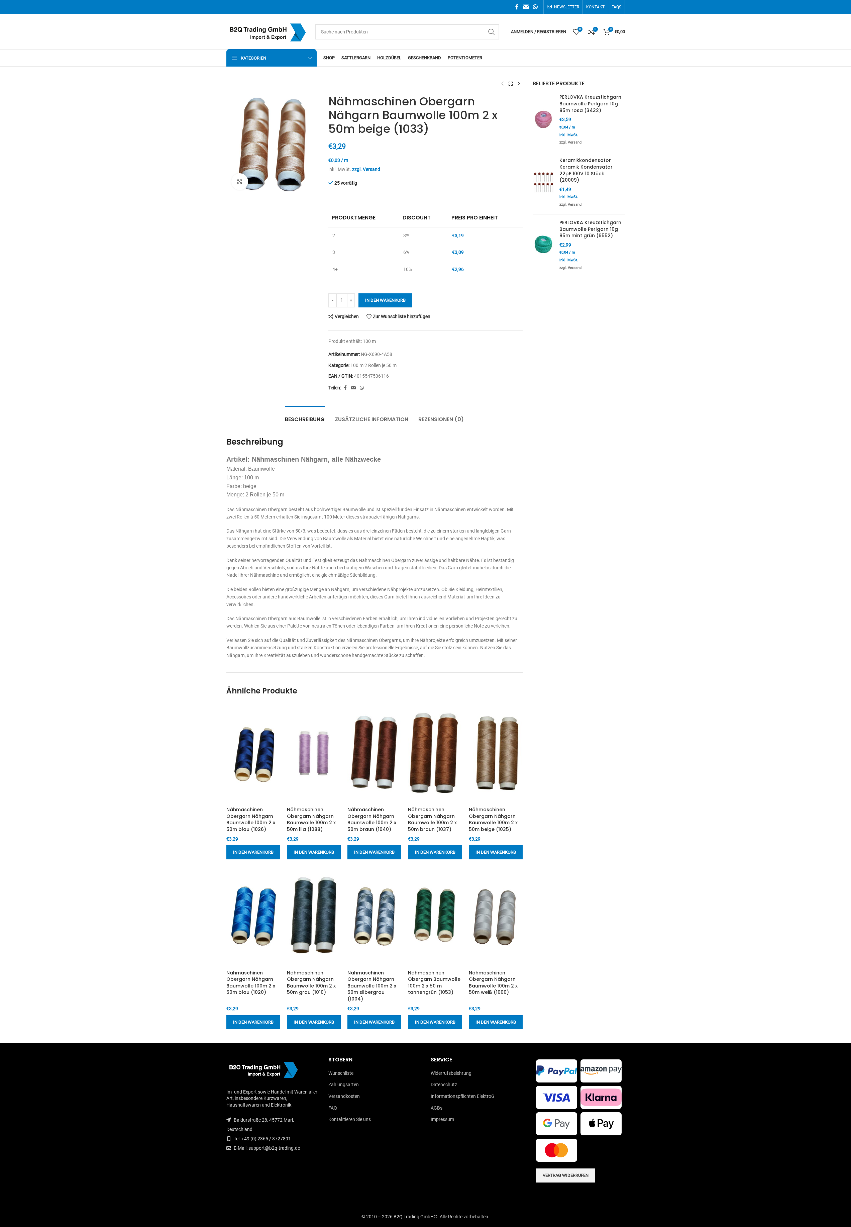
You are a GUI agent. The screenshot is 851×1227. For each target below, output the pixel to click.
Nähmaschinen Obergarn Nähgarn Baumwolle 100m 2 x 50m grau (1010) (311, 982)
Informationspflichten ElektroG (463, 1096)
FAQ (332, 1108)
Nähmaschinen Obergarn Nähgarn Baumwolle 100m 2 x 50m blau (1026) (250, 819)
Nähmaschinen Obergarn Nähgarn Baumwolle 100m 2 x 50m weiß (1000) (493, 982)
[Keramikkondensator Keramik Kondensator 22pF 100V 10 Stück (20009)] (543, 183)
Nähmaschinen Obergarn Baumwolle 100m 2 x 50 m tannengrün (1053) (434, 982)
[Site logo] (267, 31)
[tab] (305, 416)
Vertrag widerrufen (566, 1175)
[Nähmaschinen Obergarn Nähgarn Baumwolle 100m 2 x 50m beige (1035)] (496, 753)
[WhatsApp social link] (535, 7)
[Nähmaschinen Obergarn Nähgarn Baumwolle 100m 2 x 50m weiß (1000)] (496, 916)
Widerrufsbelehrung (451, 1073)
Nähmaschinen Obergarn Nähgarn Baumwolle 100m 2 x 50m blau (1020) (250, 982)
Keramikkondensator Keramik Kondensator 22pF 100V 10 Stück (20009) (586, 170)
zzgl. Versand (366, 169)
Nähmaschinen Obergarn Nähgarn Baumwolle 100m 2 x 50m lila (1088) (311, 819)
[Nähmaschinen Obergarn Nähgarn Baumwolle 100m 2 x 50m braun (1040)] (374, 753)
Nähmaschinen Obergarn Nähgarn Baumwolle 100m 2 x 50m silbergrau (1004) (371, 985)
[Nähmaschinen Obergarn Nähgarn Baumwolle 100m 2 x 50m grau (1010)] (314, 916)
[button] (253, 852)
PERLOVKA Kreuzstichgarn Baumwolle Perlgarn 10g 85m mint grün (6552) (590, 229)
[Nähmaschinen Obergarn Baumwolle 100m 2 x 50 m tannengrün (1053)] (435, 916)
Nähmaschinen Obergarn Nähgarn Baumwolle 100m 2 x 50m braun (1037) (432, 819)
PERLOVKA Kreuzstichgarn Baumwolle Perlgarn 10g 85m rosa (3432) (590, 103)
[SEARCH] (491, 31)
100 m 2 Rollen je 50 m (373, 365)
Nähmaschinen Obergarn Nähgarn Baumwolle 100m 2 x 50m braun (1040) (371, 819)
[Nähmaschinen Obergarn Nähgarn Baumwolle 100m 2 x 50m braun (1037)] (435, 753)
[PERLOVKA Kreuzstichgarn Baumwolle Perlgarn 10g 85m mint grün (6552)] (543, 245)
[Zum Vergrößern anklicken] (239, 181)
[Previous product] (503, 84)
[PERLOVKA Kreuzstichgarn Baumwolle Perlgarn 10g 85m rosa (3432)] (543, 120)
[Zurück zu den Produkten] (511, 84)
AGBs (436, 1108)
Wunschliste (340, 1073)
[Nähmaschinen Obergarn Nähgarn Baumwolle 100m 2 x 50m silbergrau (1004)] (374, 916)
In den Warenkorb (385, 300)
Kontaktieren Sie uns (349, 1119)
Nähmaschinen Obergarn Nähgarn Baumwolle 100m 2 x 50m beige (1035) (493, 819)
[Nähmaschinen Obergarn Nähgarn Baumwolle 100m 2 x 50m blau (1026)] (253, 753)
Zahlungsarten (343, 1084)
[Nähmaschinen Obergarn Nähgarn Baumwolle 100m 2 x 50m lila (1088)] (314, 753)
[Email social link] (526, 7)
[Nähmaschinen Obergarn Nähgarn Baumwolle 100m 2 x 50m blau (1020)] (253, 916)
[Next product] (519, 84)
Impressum (442, 1119)
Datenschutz (444, 1084)
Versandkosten (344, 1096)
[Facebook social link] (517, 7)
